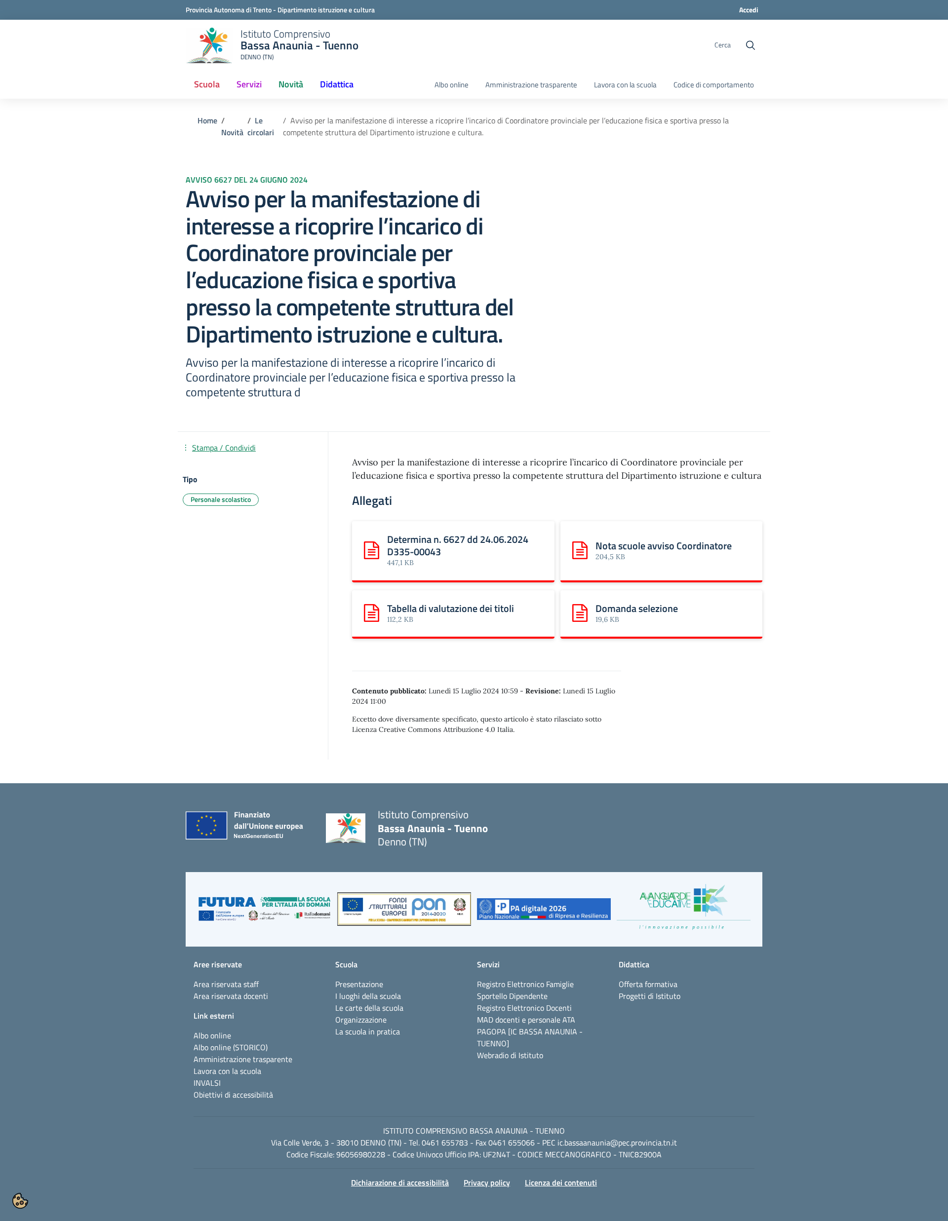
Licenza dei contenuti (561, 1182)
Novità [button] (294, 87)
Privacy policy (487, 1182)
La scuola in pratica (367, 1031)
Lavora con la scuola (625, 84)
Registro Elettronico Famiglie (525, 984)
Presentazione (359, 984)
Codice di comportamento (713, 84)
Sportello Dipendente (512, 996)
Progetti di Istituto (649, 996)
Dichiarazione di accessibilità (400, 1182)
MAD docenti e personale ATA (526, 1020)
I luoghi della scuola (368, 996)
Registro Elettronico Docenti (524, 1008)
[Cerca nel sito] (750, 45)
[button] (264, 914)
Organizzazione (361, 1020)
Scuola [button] (207, 84)
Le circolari (260, 126)
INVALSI (207, 1083)
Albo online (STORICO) (231, 1047)
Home (207, 120)
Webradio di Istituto (510, 1055)
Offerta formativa (648, 984)
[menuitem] (207, 85)
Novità (232, 132)
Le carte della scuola (369, 1008)
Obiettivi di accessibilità (233, 1095)
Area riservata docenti (231, 996)
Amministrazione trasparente (531, 84)
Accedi (748, 9)
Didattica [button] (337, 84)
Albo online (451, 84)
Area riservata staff (226, 984)
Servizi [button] (249, 84)
